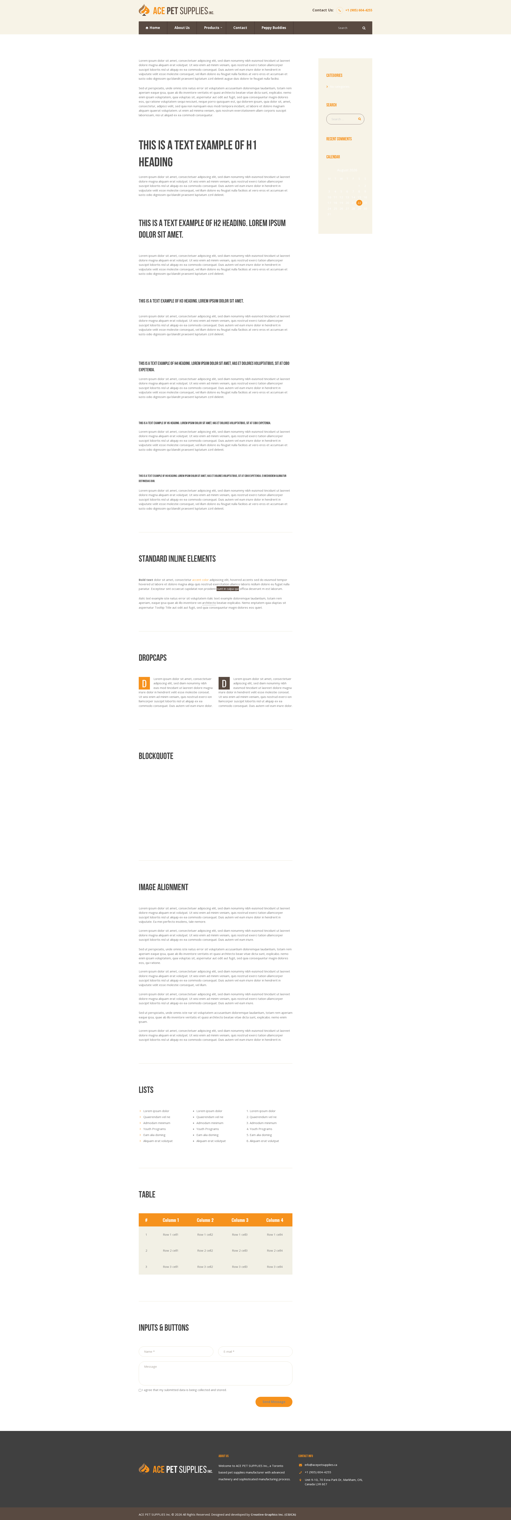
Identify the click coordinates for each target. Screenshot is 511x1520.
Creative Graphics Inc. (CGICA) (273, 1514)
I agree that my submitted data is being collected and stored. (184, 1390)
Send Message (273, 1402)
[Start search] (363, 28)
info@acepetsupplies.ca (321, 1465)
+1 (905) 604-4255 (358, 10)
